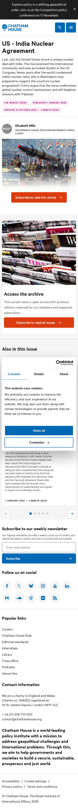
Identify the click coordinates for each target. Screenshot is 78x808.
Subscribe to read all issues (35, 322)
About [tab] (64, 374)
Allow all (39, 430)
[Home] (15, 27)
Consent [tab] (14, 374)
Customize (36, 442)
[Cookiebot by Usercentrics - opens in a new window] (56, 362)
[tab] (30, 513)
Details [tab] (39, 374)
